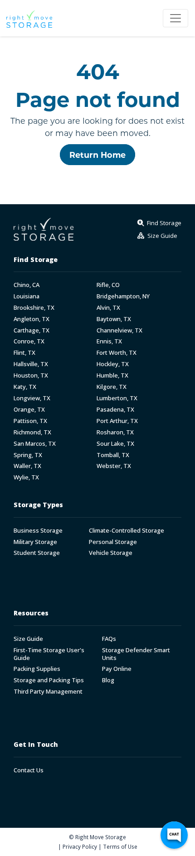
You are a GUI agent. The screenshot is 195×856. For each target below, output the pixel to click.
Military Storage (35, 542)
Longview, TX (32, 398)
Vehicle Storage (110, 553)
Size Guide (28, 639)
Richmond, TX (32, 432)
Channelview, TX (119, 330)
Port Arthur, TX (117, 421)
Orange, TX (29, 409)
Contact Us (29, 770)
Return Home (97, 154)
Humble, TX (112, 375)
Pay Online (117, 669)
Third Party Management (48, 691)
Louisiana (26, 296)
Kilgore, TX (112, 387)
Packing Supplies (37, 669)
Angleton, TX (31, 319)
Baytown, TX (114, 319)
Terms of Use (120, 846)
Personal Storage (113, 542)
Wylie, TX (26, 477)
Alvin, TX (108, 308)
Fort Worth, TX (116, 353)
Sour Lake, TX (115, 444)
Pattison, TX (30, 421)
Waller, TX (27, 466)
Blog (108, 680)
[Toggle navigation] (175, 18)
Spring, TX (28, 455)
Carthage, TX (31, 330)
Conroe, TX (29, 341)
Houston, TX (31, 375)
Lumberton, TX (117, 398)
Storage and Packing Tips (49, 680)
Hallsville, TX (31, 364)
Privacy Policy (80, 846)
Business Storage (38, 530)
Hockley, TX (113, 364)
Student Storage (37, 553)
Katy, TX (25, 387)
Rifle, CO (108, 285)
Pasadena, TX (115, 409)
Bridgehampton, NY (123, 296)
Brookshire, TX (34, 308)
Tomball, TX (113, 455)
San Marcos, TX (35, 444)
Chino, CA (26, 285)
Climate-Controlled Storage (126, 530)
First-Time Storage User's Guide (49, 654)
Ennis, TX (109, 341)
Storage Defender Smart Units (136, 654)
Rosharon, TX (115, 432)
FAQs (109, 639)
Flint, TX (24, 353)
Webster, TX (114, 466)
